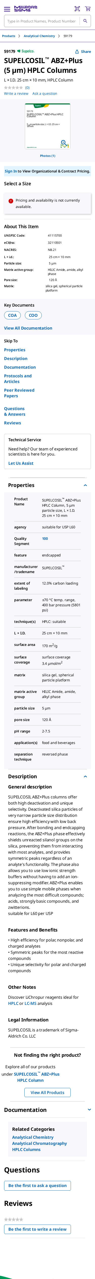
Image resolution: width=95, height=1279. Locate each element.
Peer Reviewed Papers (19, 393)
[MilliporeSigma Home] (25, 9)
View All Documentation (28, 328)
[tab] (13, 36)
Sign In (11, 171)
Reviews (12, 423)
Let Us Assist (20, 463)
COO (33, 315)
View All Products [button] (47, 1092)
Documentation (20, 367)
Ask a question (44, 93)
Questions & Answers (14, 411)
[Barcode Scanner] (77, 9)
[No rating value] (14, 87)
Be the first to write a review (39, 1230)
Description (15, 358)
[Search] (85, 21)
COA (12, 315)
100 (45, 538)
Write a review (16, 93)
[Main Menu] (7, 8)
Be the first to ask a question (37, 1185)
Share (86, 51)
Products (8, 36)
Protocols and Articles (18, 378)
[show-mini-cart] (87, 8)
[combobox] (47, 21)
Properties (14, 350)
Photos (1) (47, 156)
